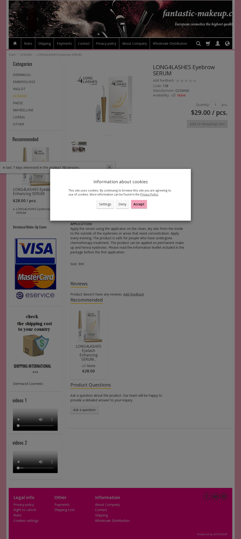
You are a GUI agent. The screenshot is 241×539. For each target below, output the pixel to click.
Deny (122, 204)
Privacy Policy (149, 194)
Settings (105, 204)
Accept (139, 204)
